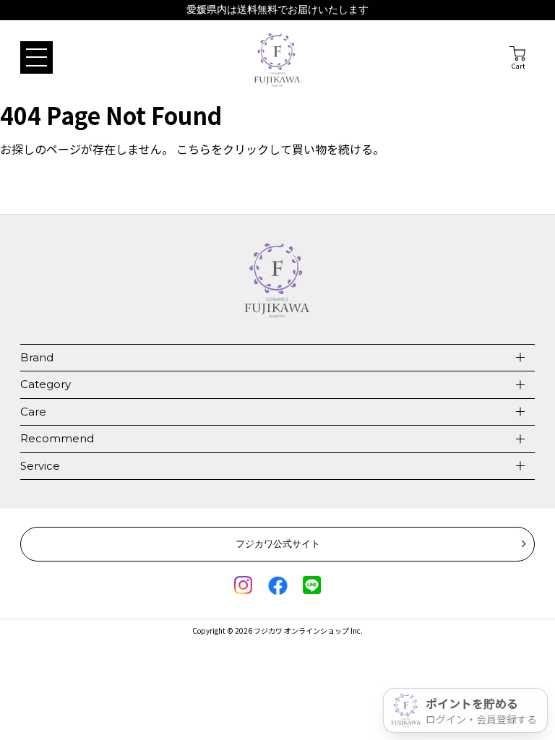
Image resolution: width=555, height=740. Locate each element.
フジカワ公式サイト (278, 543)
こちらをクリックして (234, 149)
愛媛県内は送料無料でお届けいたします (277, 10)
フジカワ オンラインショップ (301, 630)
